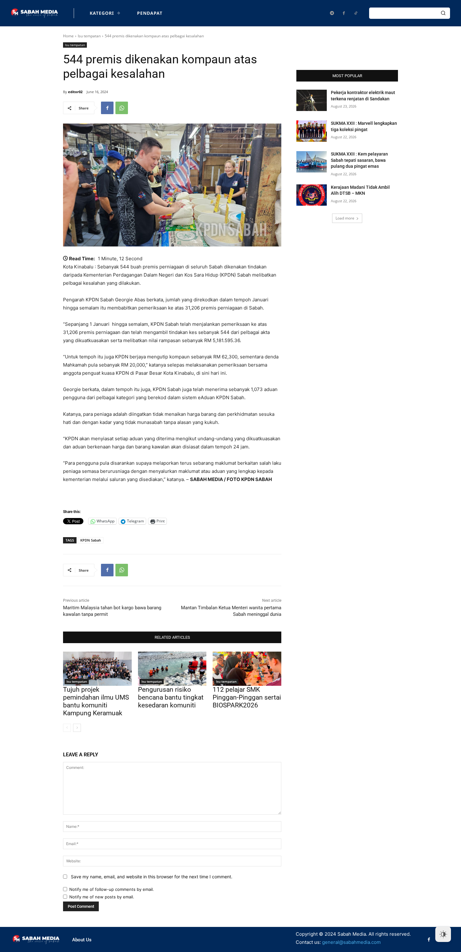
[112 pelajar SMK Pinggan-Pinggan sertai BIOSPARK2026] (247, 669)
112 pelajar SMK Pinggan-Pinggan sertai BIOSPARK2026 (247, 697)
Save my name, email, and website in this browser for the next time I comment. (151, 876)
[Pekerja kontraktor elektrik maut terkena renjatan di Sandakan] (311, 100)
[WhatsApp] (121, 108)
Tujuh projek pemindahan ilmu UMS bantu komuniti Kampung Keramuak (96, 701)
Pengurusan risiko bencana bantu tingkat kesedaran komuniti (171, 697)
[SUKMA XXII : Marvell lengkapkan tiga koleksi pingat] (311, 131)
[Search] (443, 13)
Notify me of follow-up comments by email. (111, 889)
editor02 (75, 91)
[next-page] (77, 728)
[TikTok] (356, 13)
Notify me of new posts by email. (101, 896)
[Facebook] (344, 13)
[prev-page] (67, 728)
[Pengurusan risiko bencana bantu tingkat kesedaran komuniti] (172, 669)
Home (68, 36)
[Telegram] (332, 13)
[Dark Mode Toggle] (443, 934)
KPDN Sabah (90, 540)
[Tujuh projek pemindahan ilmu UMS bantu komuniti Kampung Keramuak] (97, 669)
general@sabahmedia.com (351, 942)
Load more (345, 218)
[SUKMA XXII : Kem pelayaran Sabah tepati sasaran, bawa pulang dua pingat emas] (311, 161)
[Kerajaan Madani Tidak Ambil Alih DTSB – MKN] (311, 195)
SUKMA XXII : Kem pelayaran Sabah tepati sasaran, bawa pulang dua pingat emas (359, 160)
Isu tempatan (89, 36)
